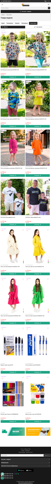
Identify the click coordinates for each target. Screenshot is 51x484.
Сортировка (39, 27)
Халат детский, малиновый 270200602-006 (11, 315)
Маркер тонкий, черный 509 (7, 365)
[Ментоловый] (23, 64)
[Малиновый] (48, 113)
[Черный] (23, 65)
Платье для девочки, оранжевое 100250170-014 (36, 168)
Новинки (17, 23)
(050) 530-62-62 (8, 476)
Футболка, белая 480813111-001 (8, 217)
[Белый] (48, 64)
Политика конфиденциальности (25, 483)
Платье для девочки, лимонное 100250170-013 (36, 119)
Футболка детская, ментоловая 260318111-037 (36, 69)
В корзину (12, 77)
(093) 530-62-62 (8, 478)
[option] (13, 431)
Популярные (25, 23)
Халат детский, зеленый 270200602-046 (35, 315)
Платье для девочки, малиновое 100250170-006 (11, 168)
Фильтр (6, 27)
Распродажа (10, 23)
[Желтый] (23, 259)
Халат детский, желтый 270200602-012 (35, 266)
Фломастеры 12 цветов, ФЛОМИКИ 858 (9, 414)
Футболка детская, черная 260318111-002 (10, 119)
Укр (45, 1)
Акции (2, 23)
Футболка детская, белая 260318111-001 (10, 69)
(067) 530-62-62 (8, 473)
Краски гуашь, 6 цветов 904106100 (33, 414)
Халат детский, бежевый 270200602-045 (10, 266)
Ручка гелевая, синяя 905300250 (33, 365)
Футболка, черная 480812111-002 (33, 217)
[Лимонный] (23, 162)
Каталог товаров (26, 11)
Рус (49, 1)
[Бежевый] (48, 259)
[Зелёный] (23, 262)
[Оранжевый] (48, 115)
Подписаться (47, 455)
